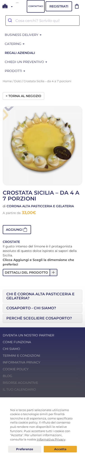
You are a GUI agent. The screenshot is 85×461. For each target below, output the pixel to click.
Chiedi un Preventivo (25, 62)
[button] (17, 229)
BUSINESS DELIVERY (22, 35)
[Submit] (10, 21)
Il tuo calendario (19, 389)
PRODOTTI (14, 71)
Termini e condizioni (21, 356)
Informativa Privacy (21, 362)
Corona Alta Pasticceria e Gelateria (40, 206)
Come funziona (17, 342)
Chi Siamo (11, 349)
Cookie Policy (16, 369)
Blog (7, 376)
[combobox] (42, 20)
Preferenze (24, 449)
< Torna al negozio (23, 96)
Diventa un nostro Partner (28, 335)
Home (7, 81)
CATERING (13, 44)
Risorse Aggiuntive (20, 383)
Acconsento (60, 449)
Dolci (17, 81)
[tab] (42, 296)
